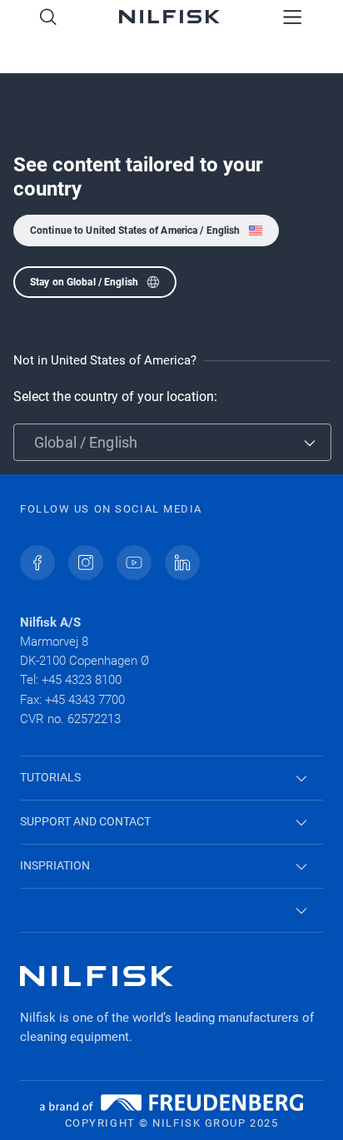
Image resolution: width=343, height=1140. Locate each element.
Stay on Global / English (84, 282)
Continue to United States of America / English (135, 230)
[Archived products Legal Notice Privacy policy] (171, 911)
